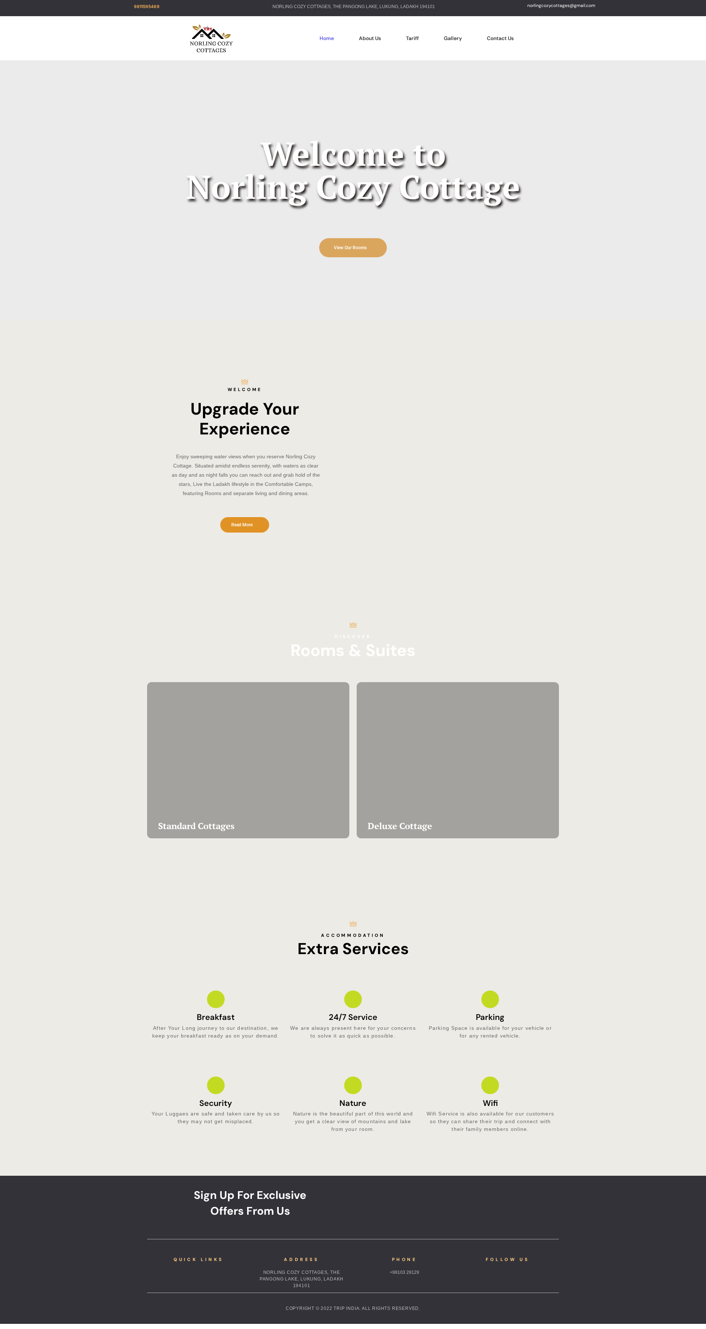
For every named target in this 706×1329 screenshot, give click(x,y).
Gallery (453, 38)
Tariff (412, 38)
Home (327, 38)
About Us (370, 38)
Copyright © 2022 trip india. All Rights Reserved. (353, 1308)
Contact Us (500, 38)
